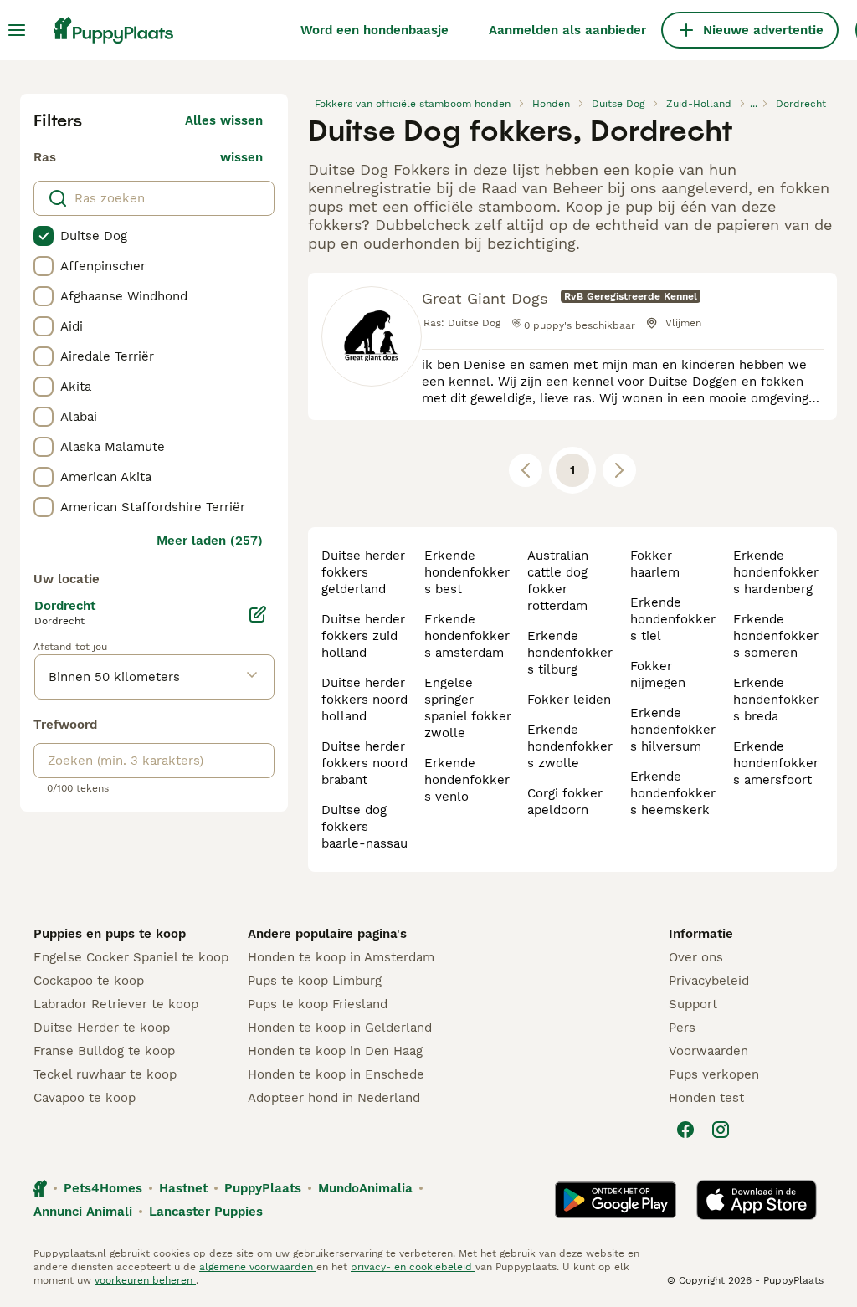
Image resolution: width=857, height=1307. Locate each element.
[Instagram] (720, 1129)
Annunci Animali (82, 1211)
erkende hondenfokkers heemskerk (673, 793)
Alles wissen (224, 120)
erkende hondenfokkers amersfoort (776, 763)
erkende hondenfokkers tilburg (570, 652)
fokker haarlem (655, 564)
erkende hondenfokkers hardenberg (776, 572)
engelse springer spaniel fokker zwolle (467, 708)
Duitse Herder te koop (101, 1027)
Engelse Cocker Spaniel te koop (130, 957)
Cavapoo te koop (84, 1097)
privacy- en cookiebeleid (413, 1267)
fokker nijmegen (657, 674)
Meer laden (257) (210, 540)
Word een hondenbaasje (374, 30)
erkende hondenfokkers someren (776, 636)
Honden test (706, 1097)
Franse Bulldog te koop (104, 1050)
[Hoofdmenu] (16, 30)
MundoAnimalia (365, 1188)
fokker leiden (569, 699)
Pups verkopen (714, 1074)
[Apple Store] (757, 1200)
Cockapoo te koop (88, 980)
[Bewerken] (258, 614)
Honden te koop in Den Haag (335, 1050)
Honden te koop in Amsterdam (341, 957)
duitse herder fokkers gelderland (363, 572)
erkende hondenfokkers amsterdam (467, 636)
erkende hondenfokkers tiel (673, 619)
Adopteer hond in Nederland (334, 1097)
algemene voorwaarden (257, 1267)
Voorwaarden (708, 1050)
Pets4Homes (103, 1188)
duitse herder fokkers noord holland (364, 699)
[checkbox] (43, 236)
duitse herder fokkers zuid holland (363, 636)
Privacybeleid (709, 980)
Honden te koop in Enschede (336, 1074)
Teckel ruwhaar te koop (105, 1074)
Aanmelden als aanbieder (567, 30)
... (753, 104)
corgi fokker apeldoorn (565, 802)
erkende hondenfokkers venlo (467, 780)
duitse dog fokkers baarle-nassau (364, 826)
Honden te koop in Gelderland (340, 1027)
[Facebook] (685, 1129)
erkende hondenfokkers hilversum (673, 729)
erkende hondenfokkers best (467, 572)
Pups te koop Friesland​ (317, 1004)
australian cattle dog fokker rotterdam (557, 580)
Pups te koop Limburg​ (315, 980)
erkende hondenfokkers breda (776, 699)
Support (693, 1004)
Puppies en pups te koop (109, 933)
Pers (682, 1027)
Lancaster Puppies (206, 1211)
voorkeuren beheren (145, 1280)
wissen (241, 157)
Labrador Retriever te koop (115, 1004)
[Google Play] (615, 1200)
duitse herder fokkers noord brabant (364, 763)
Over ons (696, 957)
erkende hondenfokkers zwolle (570, 746)
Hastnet (183, 1188)
